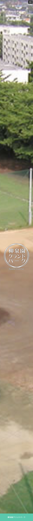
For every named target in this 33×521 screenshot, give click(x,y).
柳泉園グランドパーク (16, 517)
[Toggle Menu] (30, 2)
